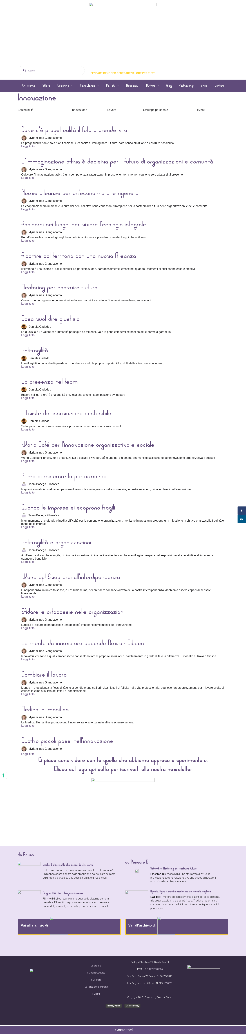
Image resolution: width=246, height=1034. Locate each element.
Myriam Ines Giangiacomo (45, 137)
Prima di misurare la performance (64, 476)
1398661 (168, 983)
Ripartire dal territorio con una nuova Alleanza (78, 255)
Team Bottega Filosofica (43, 484)
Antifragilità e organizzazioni (56, 542)
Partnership (186, 85)
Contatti (219, 85)
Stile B (46, 85)
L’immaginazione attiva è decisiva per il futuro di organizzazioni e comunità (117, 161)
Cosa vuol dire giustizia (50, 318)
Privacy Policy (113, 1005)
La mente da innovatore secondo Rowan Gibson (82, 642)
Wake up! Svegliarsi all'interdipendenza (70, 576)
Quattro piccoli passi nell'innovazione (67, 740)
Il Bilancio (96, 979)
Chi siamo (28, 85)
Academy (132, 85)
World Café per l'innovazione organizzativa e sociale (87, 444)
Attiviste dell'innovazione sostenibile (66, 413)
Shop (204, 85)
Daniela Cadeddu (39, 326)
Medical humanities (45, 709)
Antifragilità (34, 350)
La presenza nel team (49, 381)
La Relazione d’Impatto (96, 986)
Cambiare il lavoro (44, 674)
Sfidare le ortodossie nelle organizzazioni (72, 611)
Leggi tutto (28, 146)
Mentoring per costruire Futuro (59, 287)
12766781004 (156, 969)
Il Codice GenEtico (96, 972)
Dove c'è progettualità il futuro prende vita (74, 129)
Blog (169, 85)
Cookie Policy (132, 1005)
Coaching (63, 85)
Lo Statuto (96, 965)
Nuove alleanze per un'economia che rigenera (79, 192)
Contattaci (124, 1030)
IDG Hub (150, 85)
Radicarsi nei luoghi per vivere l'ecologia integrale (83, 224)
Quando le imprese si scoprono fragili (68, 507)
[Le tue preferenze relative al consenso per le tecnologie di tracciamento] (3, 775)
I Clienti (96, 993)
